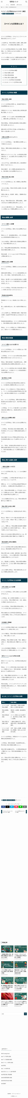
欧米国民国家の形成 (9, 13)
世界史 (4, 13)
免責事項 (9, 1093)
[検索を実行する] (25, 1014)
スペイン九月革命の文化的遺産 (13, 79)
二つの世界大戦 (6, 1068)
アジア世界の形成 (7, 1056)
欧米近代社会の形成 (7, 1080)
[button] (3, 807)
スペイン (19, 800)
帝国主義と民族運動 (7, 1074)
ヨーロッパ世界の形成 (8, 1062)
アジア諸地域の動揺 (7, 1059)
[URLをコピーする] (25, 807)
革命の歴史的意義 (9, 75)
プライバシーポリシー (16, 1093)
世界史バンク (14, 1)
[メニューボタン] (1, 1)
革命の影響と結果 (9, 72)
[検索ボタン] (26, 1)
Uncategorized (6, 1053)
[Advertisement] (14, 781)
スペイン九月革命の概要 (11, 70)
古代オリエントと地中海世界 (9, 1071)
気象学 (4, 1083)
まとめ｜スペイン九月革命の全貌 (13, 82)
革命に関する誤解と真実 (11, 77)
